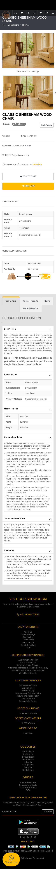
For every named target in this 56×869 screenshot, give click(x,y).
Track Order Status (28, 787)
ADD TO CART (29, 176)
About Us (28, 632)
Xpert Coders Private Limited (40, 851)
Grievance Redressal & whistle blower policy (28, 668)
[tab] (10, 301)
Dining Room (28, 757)
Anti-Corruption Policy (28, 660)
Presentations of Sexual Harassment (28, 670)
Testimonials (28, 640)
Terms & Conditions (28, 685)
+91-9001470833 (29, 713)
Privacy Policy (28, 690)
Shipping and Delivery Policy (28, 693)
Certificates (28, 637)
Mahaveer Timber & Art (33, 858)
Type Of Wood (28, 698)
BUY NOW (29, 186)
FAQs (28, 790)
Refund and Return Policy (28, 696)
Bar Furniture (28, 751)
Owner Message (28, 634)
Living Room (13, 25)
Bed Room (28, 754)
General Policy (28, 688)
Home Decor (28, 759)
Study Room (28, 770)
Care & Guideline (28, 645)
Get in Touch (28, 642)
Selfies (28, 145)
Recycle (28, 767)
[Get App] (28, 831)
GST (28, 647)
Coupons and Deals (28, 785)
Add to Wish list (29, 136)
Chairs (25, 25)
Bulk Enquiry (46, 125)
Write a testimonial (28, 782)
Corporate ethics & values (28, 665)
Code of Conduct (28, 662)
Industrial (28, 762)
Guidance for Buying (28, 701)
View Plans (37, 164)
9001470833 (29, 723)
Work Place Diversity (28, 673)
